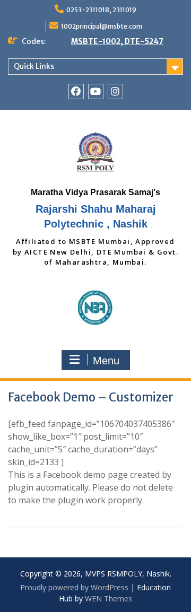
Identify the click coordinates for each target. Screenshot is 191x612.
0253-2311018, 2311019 (101, 10)
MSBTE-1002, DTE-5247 (117, 41)
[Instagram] (115, 91)
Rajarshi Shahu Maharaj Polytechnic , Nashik (96, 216)
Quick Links (34, 66)
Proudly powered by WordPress (74, 587)
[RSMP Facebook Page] (76, 91)
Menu (106, 360)
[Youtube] (95, 91)
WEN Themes (108, 598)
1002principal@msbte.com (101, 26)
